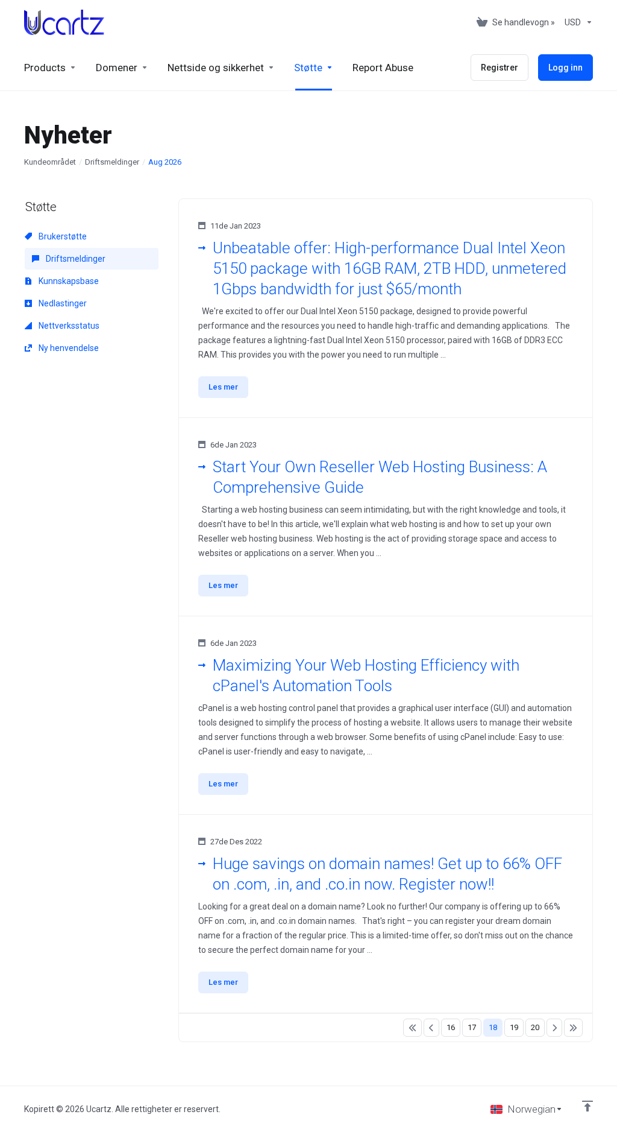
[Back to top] (587, 1106)
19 (514, 1027)
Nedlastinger (62, 303)
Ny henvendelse (68, 348)
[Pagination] (412, 1028)
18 (493, 1027)
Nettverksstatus (68, 325)
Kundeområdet (50, 161)
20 (535, 1027)
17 (472, 1027)
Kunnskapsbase (68, 281)
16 (450, 1027)
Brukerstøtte (62, 236)
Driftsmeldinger (112, 161)
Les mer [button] (223, 386)
